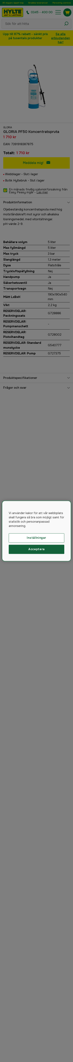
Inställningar (36, 538)
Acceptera (36, 549)
